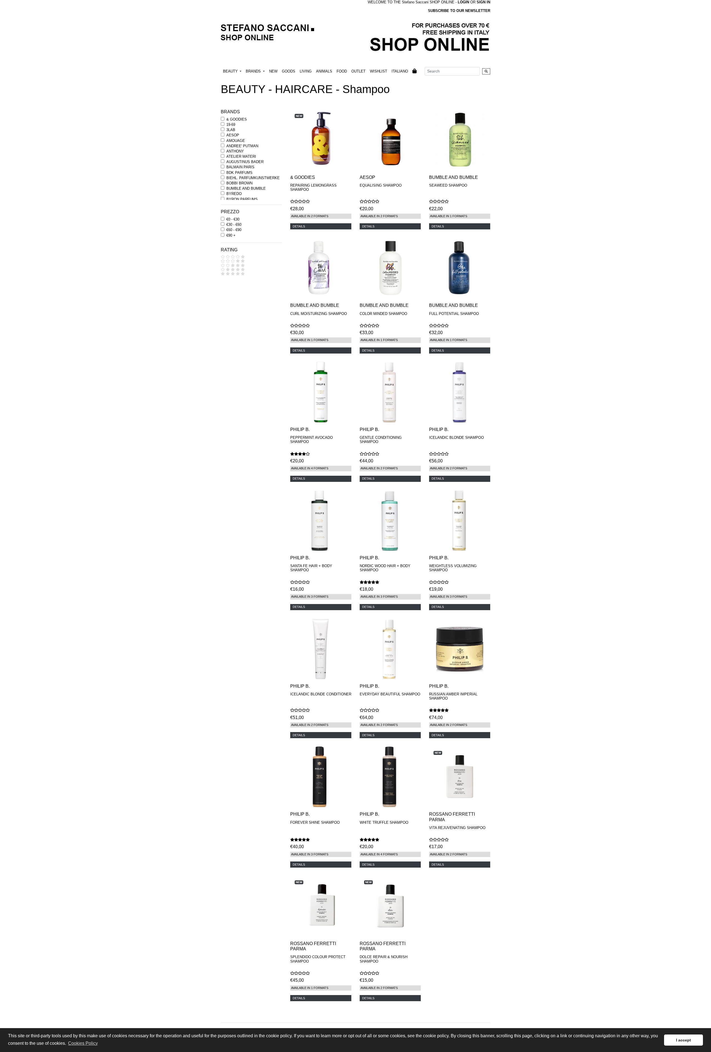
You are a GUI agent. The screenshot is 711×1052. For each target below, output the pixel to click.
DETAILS (299, 226)
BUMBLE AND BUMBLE (246, 188)
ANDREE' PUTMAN (242, 146)
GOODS (288, 71)
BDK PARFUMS (239, 173)
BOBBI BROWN (239, 183)
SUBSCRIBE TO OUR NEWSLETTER (459, 11)
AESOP (232, 135)
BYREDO (234, 194)
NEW (273, 71)
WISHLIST (378, 71)
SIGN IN (483, 2)
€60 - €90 (233, 230)
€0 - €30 (232, 219)
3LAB (230, 130)
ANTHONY (235, 151)
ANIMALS (324, 71)
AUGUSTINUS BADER (245, 162)
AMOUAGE (235, 141)
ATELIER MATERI (241, 156)
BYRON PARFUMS (242, 199)
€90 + (231, 235)
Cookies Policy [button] (83, 1043)
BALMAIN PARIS (240, 167)
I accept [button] (683, 1040)
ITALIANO (400, 71)
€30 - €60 (233, 224)
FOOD (342, 71)
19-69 (230, 124)
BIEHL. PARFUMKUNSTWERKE (253, 178)
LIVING (306, 71)
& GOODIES (236, 119)
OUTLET (358, 71)
